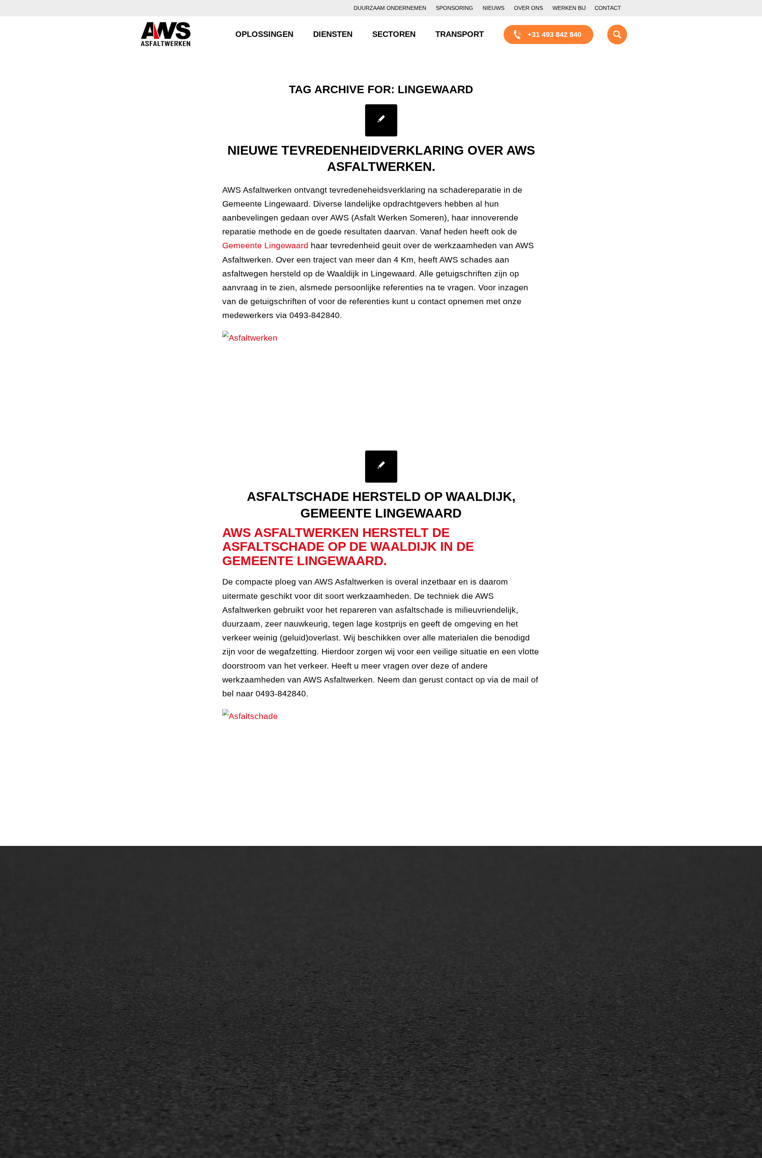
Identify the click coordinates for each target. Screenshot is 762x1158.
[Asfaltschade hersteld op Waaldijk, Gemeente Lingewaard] (381, 467)
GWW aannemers (177, 1031)
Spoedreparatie (173, 966)
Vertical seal (422, 953)
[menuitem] (390, 8)
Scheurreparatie (428, 912)
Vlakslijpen (420, 966)
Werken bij (569, 8)
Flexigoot (417, 939)
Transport (291, 966)
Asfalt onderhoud (303, 926)
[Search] (607, 34)
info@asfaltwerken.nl (556, 926)
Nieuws (493, 8)
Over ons (528, 8)
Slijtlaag (288, 939)
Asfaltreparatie (172, 926)
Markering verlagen (179, 980)
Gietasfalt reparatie (306, 980)
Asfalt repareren (301, 912)
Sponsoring (454, 8)
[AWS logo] (165, 34)
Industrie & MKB (174, 1058)
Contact (608, 8)
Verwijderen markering (311, 993)
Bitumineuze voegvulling (314, 953)
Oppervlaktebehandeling (187, 953)
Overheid (163, 1044)
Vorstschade (423, 980)
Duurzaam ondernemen (390, 8)
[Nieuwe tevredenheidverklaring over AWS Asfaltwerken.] (381, 120)
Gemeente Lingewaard (266, 245)
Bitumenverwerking (179, 939)
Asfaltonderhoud (175, 912)
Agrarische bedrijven (181, 1071)
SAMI (412, 926)
